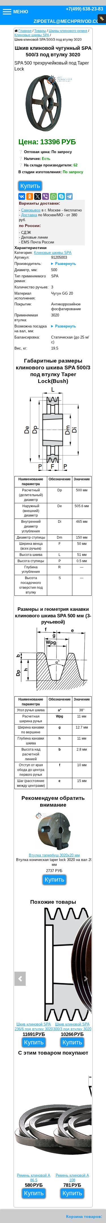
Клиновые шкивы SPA (53, 252)
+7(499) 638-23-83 (84, 9)
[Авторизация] (102, 18)
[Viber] (45, 196)
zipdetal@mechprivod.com (68, 21)
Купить (30, 185)
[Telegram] (69, 196)
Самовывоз (30, 210)
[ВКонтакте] (21, 196)
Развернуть (65, 264)
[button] (20, 979)
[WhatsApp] (53, 196)
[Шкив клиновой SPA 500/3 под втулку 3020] (45, 104)
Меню (20, 11)
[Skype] (61, 196)
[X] (37, 196)
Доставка (29, 215)
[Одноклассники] (29, 196)
